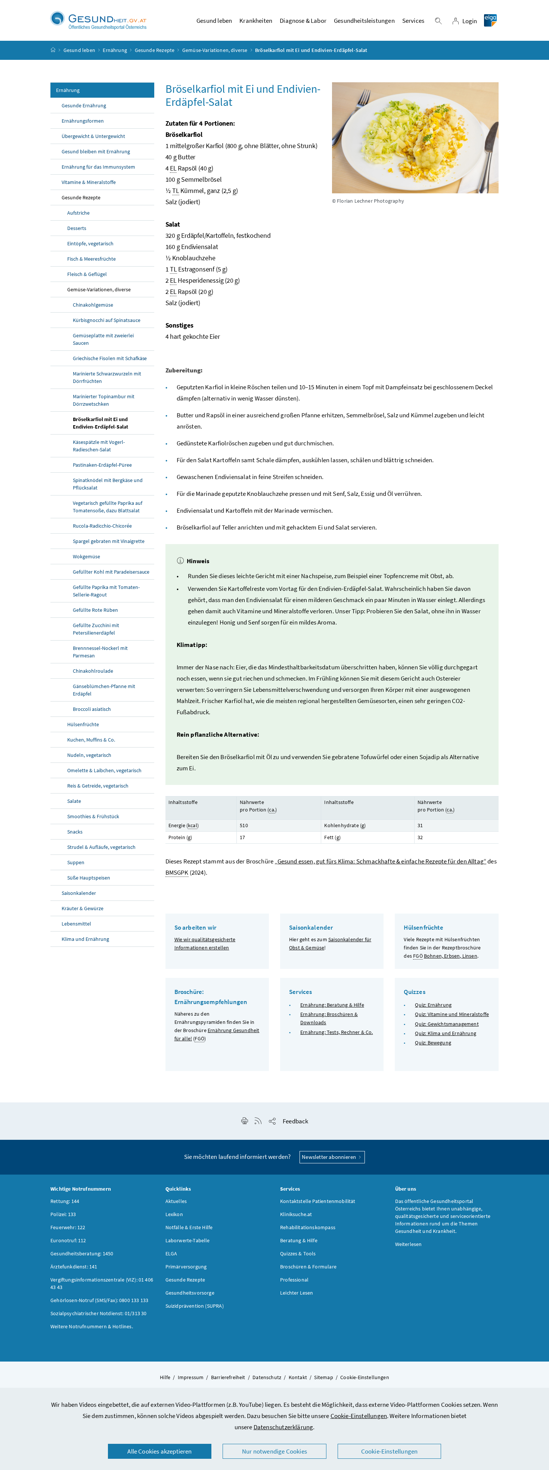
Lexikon (174, 1214)
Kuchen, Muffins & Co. (91, 739)
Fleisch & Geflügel (87, 274)
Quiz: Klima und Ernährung (445, 1033)
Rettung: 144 (64, 1201)
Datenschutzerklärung (283, 1427)
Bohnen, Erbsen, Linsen (450, 955)
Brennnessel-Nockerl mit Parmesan (100, 652)
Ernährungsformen (83, 120)
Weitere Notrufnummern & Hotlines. (91, 1326)
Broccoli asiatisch (92, 709)
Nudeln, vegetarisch (89, 755)
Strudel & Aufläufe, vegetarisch (101, 847)
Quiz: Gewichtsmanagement (446, 1024)
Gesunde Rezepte (155, 50)
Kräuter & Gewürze (82, 908)
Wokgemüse (86, 556)
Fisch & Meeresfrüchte (91, 258)
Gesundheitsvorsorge (189, 1292)
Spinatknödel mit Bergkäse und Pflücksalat (108, 484)
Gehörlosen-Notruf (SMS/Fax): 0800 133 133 (99, 1300)
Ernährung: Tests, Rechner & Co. (336, 1032)
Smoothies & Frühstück (93, 816)
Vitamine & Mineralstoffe (89, 182)
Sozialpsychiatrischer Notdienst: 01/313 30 (98, 1313)
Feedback (295, 1121)
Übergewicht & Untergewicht (93, 136)
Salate (74, 801)
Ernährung (115, 50)
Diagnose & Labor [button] (303, 20)
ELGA (171, 1253)
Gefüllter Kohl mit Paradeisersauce (111, 571)
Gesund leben (79, 50)
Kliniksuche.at (296, 1214)
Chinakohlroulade (93, 671)
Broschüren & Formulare (308, 1266)
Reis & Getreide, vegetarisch (97, 785)
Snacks (75, 831)
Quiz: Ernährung (433, 1004)
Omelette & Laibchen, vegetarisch (104, 770)
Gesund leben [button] (214, 20)
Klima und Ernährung (85, 939)
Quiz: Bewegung (433, 1042)
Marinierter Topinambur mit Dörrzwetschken (103, 400)
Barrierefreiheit (228, 1377)
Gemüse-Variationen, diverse (215, 50)
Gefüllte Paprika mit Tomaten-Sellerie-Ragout (106, 591)
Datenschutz (266, 1377)
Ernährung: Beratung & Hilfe (332, 1004)
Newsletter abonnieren (329, 1156)
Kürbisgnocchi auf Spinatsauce (106, 320)
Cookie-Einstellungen (359, 1416)
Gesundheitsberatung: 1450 (81, 1253)
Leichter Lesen (296, 1292)
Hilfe (165, 1377)
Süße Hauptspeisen (88, 877)
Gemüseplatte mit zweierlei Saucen (103, 339)
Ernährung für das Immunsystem (98, 166)
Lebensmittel (76, 923)
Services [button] (413, 20)
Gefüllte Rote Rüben (95, 610)
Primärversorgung (186, 1266)
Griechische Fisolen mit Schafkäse (110, 358)
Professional (294, 1279)
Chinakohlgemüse (93, 304)
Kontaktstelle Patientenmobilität (318, 1201)
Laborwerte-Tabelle (187, 1240)
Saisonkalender (79, 893)
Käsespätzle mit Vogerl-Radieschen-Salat (99, 446)
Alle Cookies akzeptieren (159, 1451)
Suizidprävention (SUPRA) (194, 1305)
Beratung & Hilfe (298, 1240)
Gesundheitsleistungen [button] (364, 20)
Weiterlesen (408, 1244)
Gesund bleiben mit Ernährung (96, 151)
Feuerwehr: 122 (67, 1227)
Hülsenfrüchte (83, 724)
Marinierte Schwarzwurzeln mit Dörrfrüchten (107, 377)
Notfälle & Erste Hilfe (189, 1227)
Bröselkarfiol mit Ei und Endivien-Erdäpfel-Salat (100, 423)
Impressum (191, 1377)
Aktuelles (176, 1201)
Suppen (75, 862)
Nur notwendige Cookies (274, 1451)
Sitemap (323, 1377)
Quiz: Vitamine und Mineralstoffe (452, 1014)
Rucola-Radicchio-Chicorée (102, 525)
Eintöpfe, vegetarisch (90, 243)
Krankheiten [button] (255, 20)
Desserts (76, 228)
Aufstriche (78, 212)
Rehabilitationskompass (307, 1227)
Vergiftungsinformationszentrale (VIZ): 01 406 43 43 (101, 1283)
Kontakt (298, 1377)
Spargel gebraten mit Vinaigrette (109, 541)
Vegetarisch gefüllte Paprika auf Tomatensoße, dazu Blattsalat (107, 507)
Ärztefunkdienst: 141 (73, 1266)
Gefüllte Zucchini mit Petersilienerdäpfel (96, 629)
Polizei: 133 (63, 1214)
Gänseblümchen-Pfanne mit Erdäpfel (104, 690)
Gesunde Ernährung (84, 105)
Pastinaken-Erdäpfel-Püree (102, 464)
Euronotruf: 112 (68, 1240)
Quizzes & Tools (298, 1253)
